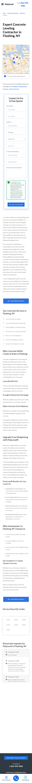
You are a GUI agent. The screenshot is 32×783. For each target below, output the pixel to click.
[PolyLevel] (9, 4)
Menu (2, 4)
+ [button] (26, 67)
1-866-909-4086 (16, 766)
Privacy (19, 197)
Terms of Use (13, 197)
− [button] (26, 70)
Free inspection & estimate (16, 758)
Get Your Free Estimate (16, 301)
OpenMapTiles (12, 73)
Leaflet (5, 73)
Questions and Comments (14, 167)
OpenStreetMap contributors (22, 73)
